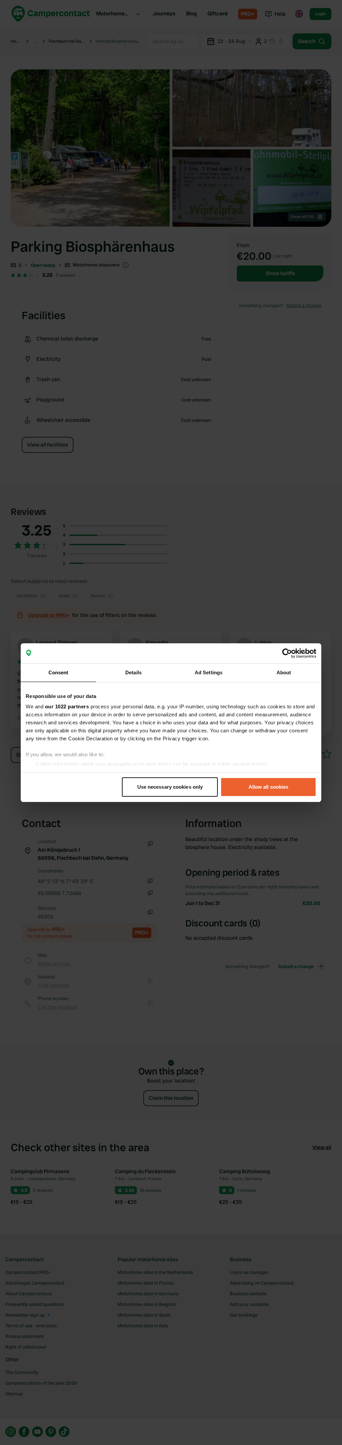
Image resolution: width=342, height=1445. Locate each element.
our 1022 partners (67, 706)
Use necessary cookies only (170, 787)
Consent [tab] (58, 672)
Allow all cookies (268, 787)
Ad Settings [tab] (208, 672)
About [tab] (284, 672)
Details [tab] (133, 672)
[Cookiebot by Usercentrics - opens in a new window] (287, 653)
